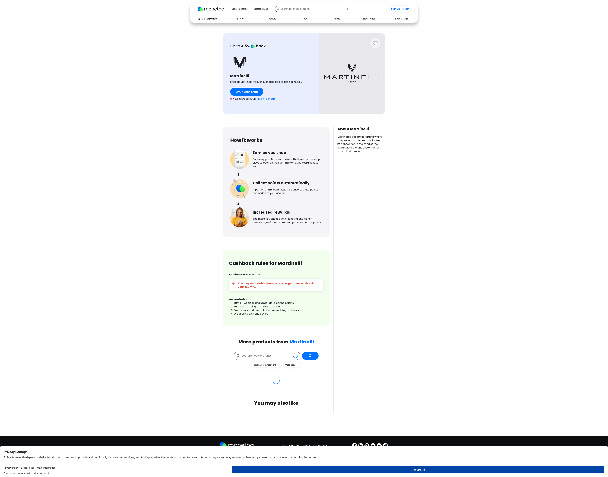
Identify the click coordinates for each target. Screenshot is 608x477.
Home (337, 18)
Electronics (369, 18)
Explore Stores (239, 8)
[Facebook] (354, 445)
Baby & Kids (401, 18)
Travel (304, 18)
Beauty (272, 18)
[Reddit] (385, 445)
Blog (283, 446)
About (306, 446)
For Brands (320, 446)
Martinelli (301, 341)
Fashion (240, 18)
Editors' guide (261, 8)
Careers (294, 446)
